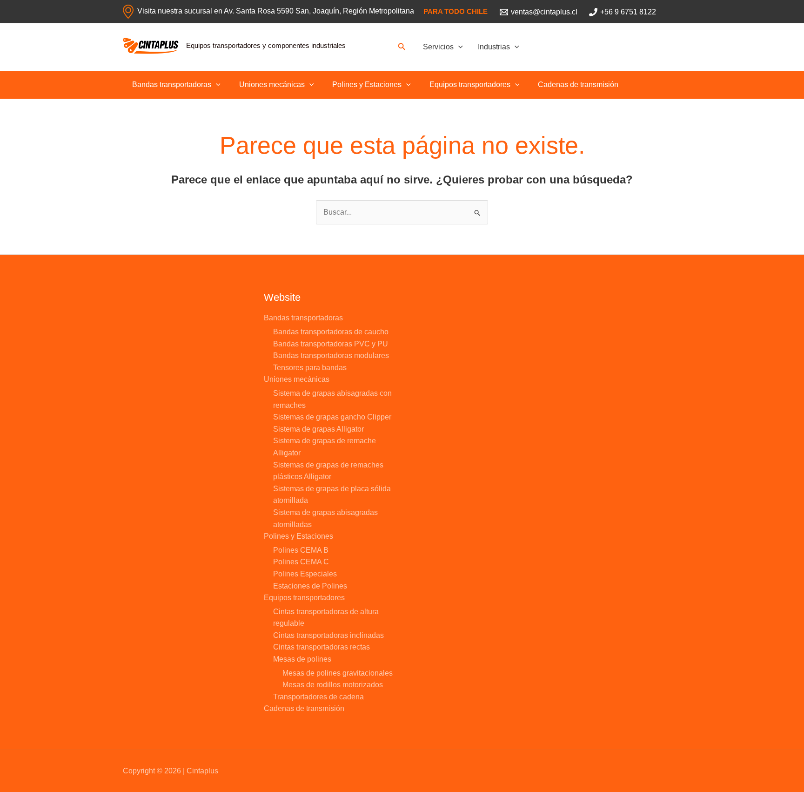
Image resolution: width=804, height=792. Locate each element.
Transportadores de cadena (318, 697)
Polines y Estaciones (367, 84)
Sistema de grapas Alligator (318, 429)
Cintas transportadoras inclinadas (328, 635)
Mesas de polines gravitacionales (337, 673)
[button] (402, 47)
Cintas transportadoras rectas (321, 647)
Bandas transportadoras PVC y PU (330, 344)
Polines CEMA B (300, 550)
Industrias (494, 47)
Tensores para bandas (310, 368)
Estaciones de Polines (310, 586)
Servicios (438, 47)
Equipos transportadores (469, 84)
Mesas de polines (302, 659)
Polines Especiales (305, 574)
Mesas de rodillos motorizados (332, 685)
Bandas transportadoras (171, 84)
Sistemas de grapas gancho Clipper (332, 417)
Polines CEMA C (301, 562)
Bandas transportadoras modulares (331, 355)
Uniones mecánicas (272, 84)
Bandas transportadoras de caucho (331, 332)
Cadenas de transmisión (578, 84)
